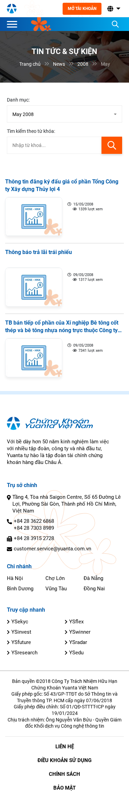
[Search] (115, 24)
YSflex (76, 622)
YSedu (76, 653)
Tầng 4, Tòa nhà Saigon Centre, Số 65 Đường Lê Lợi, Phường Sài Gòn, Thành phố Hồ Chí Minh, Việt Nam (66, 504)
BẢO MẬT (64, 788)
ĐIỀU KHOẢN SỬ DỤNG (64, 760)
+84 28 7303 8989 (34, 528)
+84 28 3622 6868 (34, 521)
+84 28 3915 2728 (34, 538)
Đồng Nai (94, 588)
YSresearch (24, 653)
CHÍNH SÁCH (64, 774)
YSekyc (19, 622)
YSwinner (79, 632)
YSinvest (21, 632)
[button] (113, 9)
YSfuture (21, 642)
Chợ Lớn (55, 578)
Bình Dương (20, 588)
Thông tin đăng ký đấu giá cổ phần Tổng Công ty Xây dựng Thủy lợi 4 (61, 185)
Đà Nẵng (93, 578)
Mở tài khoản (82, 8)
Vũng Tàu (56, 588)
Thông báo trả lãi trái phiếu (38, 252)
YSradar (78, 642)
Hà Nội (15, 578)
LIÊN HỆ (64, 746)
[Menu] (14, 24)
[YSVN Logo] (12, 8)
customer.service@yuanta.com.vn (52, 549)
